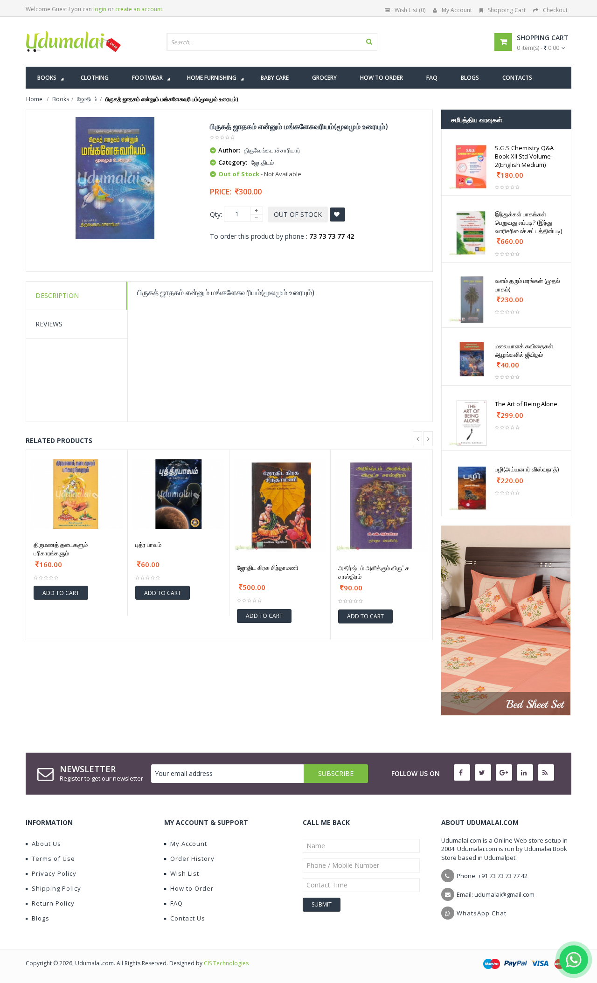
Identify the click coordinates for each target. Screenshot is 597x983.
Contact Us (187, 918)
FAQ (176, 903)
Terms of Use (53, 858)
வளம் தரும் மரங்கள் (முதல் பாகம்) (527, 285)
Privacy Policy (54, 873)
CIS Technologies (226, 963)
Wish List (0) (410, 10)
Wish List (184, 873)
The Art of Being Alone (526, 404)
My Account (457, 10)
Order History (192, 858)
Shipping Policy (56, 888)
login (99, 9)
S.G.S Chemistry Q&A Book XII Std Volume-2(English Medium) (524, 156)
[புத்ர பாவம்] (178, 494)
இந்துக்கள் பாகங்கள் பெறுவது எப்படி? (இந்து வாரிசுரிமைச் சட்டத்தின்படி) (528, 222)
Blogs (40, 918)
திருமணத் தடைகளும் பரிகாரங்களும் (61, 548)
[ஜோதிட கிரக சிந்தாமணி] (280, 505)
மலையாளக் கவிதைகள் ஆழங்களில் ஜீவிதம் (524, 350)
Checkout (555, 10)
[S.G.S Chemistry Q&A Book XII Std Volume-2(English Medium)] (472, 167)
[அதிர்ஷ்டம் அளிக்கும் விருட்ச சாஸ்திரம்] (381, 506)
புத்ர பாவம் (148, 544)
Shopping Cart (507, 10)
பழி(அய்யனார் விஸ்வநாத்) (527, 469)
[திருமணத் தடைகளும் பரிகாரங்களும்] (76, 494)
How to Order (192, 888)
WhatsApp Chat (482, 913)
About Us (46, 843)
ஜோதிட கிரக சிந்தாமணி (267, 567)
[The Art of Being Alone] (472, 423)
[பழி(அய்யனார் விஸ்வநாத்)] (472, 488)
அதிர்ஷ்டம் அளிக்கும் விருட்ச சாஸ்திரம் (373, 572)
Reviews (48, 323)
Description (57, 295)
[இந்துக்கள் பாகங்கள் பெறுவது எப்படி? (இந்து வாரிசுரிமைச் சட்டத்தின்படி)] (472, 233)
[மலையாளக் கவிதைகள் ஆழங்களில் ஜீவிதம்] (472, 359)
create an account (138, 9)
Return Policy (53, 903)
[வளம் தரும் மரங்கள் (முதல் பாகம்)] (472, 300)
